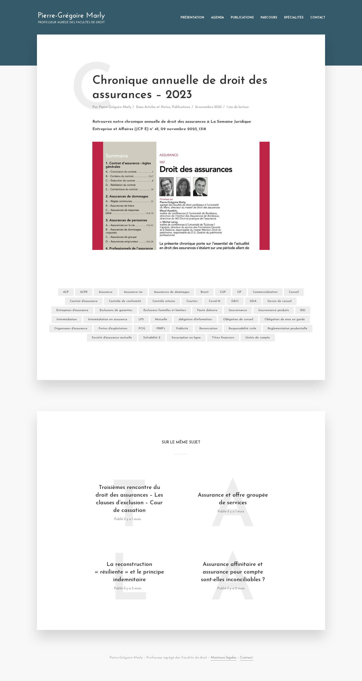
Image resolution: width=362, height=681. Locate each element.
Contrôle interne (163, 301)
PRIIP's (161, 328)
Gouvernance (238, 310)
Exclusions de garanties (116, 310)
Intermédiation (67, 319)
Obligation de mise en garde (284, 319)
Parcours (269, 17)
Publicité (182, 328)
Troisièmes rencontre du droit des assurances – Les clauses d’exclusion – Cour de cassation (129, 499)
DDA (253, 301)
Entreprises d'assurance (72, 310)
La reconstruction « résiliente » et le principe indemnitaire (129, 572)
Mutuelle (161, 319)
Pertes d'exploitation (113, 328)
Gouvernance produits (273, 310)
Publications (242, 17)
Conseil (294, 292)
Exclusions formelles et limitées (165, 310)
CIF (239, 292)
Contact (317, 17)
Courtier (191, 301)
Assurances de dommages (171, 292)
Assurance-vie (133, 292)
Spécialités (293, 17)
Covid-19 (214, 301)
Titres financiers (223, 337)
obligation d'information (195, 319)
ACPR (83, 292)
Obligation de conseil (238, 319)
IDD (302, 310)
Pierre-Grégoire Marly (115, 107)
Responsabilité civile (242, 328)
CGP (223, 292)
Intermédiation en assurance (107, 319)
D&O (235, 301)
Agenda (217, 17)
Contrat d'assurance (84, 301)
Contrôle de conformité (125, 301)
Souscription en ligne (186, 337)
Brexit (205, 292)
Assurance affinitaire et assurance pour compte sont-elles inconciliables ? (233, 572)
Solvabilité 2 (151, 337)
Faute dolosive (207, 310)
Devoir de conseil (280, 301)
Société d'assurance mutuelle (112, 337)
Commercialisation (265, 292)
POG (142, 328)
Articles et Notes (157, 107)
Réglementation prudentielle (287, 328)
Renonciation (208, 328)
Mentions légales (223, 658)
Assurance (106, 292)
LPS (141, 319)
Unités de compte (258, 337)
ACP (66, 292)
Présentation (192, 17)
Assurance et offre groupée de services (233, 499)
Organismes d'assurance (70, 328)
